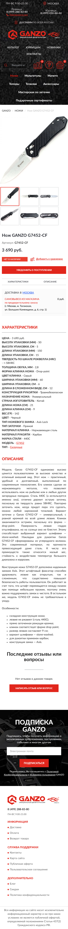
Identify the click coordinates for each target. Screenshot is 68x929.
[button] (17, 14)
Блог (13, 884)
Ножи (14, 75)
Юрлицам (33, 47)
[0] (60, 65)
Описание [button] (50, 282)
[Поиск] (5, 65)
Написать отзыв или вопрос (34, 688)
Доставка (15, 827)
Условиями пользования (43, 775)
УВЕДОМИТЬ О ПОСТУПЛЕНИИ (34, 270)
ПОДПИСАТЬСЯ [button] (34, 763)
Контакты (34, 54)
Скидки (14, 889)
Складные (16, 447)
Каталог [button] (13, 47)
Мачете (53, 75)
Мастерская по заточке (34, 92)
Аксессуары (51, 84)
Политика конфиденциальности (29, 895)
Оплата (14, 833)
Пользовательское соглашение (29, 869)
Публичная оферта (21, 864)
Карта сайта (17, 858)
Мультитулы (33, 75)
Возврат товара (19, 838)
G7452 (20, 443)
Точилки (31, 84)
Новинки (54, 47)
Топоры (14, 84)
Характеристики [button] (18, 282)
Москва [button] (28, 292)
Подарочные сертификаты (34, 100)
